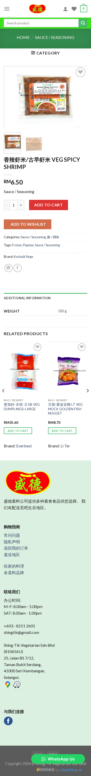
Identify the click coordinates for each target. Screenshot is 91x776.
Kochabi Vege (23, 257)
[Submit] (83, 23)
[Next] (79, 97)
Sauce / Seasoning (54, 37)
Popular (28, 245)
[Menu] (7, 9)
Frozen (17, 245)
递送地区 (12, 554)
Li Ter (65, 445)
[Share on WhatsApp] (8, 268)
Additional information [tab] (27, 298)
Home (23, 37)
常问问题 (12, 535)
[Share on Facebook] (17, 268)
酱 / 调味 (53, 237)
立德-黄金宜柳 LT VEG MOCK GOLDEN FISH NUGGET (65, 408)
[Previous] (11, 97)
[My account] (65, 8)
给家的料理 (14, 566)
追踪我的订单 (16, 548)
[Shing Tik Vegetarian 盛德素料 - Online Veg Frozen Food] (37, 9)
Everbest (24, 445)
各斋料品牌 (14, 572)
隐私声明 (12, 541)
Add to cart (48, 204)
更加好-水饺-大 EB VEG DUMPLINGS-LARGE (22, 406)
